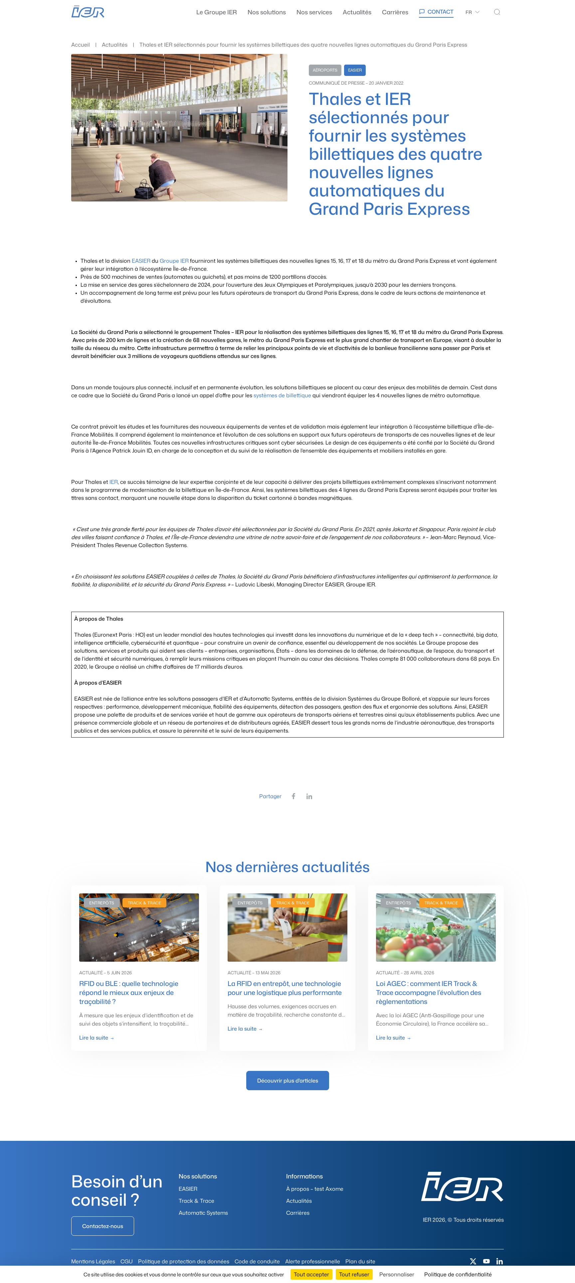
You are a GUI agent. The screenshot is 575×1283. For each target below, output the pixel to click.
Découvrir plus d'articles (287, 1080)
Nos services (314, 12)
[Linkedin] (500, 1261)
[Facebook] (293, 796)
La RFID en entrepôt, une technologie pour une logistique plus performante (285, 988)
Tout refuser (354, 1274)
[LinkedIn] (309, 796)
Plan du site (360, 1261)
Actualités (357, 12)
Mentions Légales (93, 1261)
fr (469, 12)
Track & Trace (196, 1200)
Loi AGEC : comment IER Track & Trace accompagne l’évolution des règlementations (428, 992)
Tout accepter (311, 1274)
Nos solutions (267, 12)
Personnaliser (396, 1274)
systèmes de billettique (282, 395)
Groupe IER (174, 260)
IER (113, 481)
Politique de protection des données (183, 1261)
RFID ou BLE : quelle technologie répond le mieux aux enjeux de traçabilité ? (128, 992)
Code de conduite (257, 1261)
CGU (126, 1261)
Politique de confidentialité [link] (458, 1274)
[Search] (497, 12)
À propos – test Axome (314, 1188)
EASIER (142, 260)
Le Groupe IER (216, 12)
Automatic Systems (203, 1212)
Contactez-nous (102, 1226)
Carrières (395, 12)
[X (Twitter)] (473, 1261)
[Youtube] (486, 1261)
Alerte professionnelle (312, 1261)
